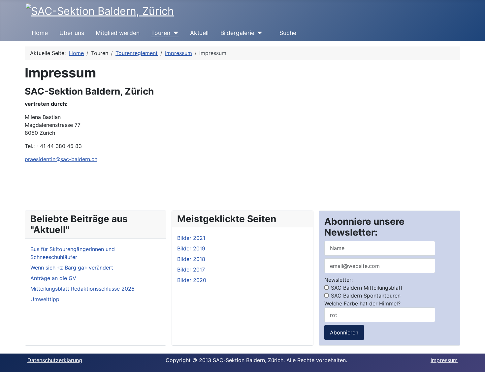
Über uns (71, 32)
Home (40, 32)
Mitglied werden (118, 32)
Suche (287, 32)
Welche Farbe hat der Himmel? (362, 303)
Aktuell (199, 32)
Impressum (444, 360)
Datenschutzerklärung (54, 360)
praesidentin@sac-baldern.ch (61, 159)
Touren (160, 32)
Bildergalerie (237, 32)
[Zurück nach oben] (477, 364)
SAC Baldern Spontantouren (365, 295)
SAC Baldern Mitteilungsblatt (366, 287)
